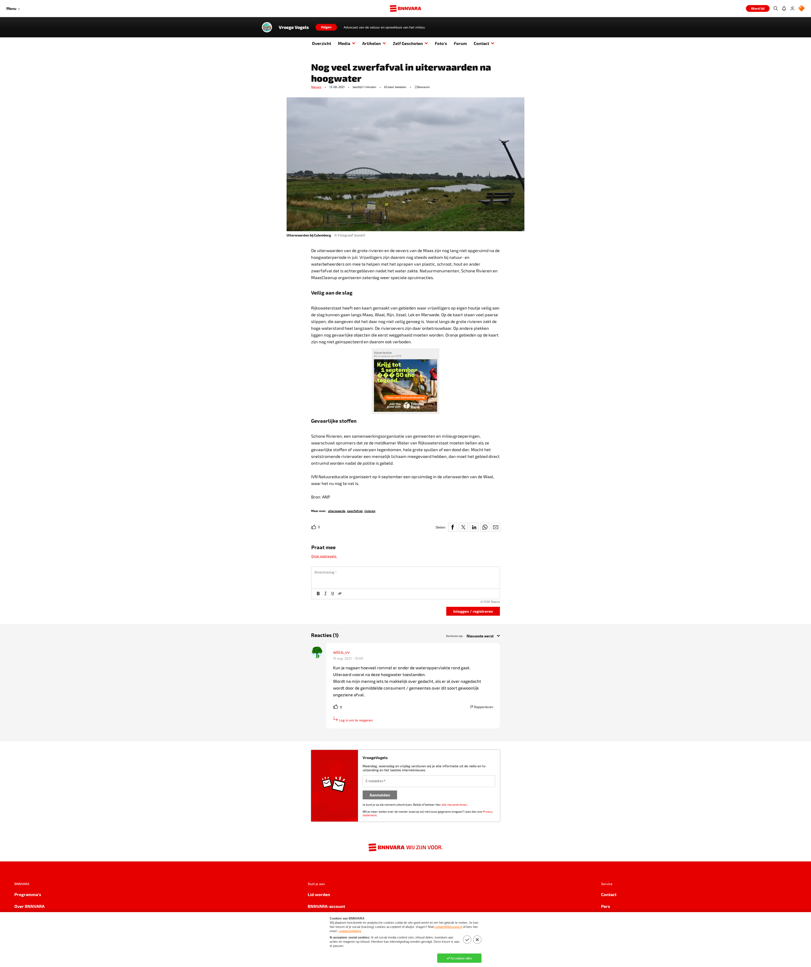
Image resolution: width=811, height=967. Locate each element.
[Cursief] (325, 594)
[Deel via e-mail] (495, 527)
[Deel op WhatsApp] (485, 527)
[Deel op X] (463, 527)
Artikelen (371, 43)
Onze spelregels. (324, 556)
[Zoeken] (775, 8)
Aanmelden (380, 795)
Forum (460, 43)
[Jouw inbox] (784, 8)
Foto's (441, 43)
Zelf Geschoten (408, 43)
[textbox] (406, 578)
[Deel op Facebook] (452, 527)
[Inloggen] (792, 8)
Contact (481, 43)
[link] (336, 511)
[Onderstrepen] (332, 594)
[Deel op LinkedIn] (474, 527)
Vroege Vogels (294, 27)
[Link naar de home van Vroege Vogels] (267, 27)
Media (344, 43)
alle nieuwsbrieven (454, 804)
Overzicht (321, 43)
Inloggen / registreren (473, 611)
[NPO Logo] (801, 8)
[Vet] (318, 594)
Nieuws (316, 87)
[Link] (339, 594)
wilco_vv (341, 652)
